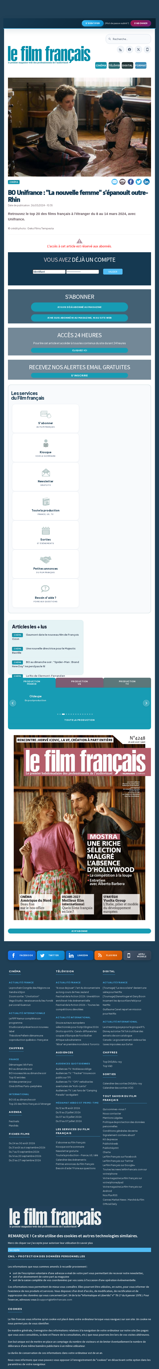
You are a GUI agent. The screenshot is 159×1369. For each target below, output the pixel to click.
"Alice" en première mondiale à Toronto (77, 1044)
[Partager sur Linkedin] (146, 181)
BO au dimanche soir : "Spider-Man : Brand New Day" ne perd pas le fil (45, 664)
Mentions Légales (113, 1117)
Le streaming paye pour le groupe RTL (124, 1027)
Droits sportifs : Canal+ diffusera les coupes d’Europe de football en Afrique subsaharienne (76, 1035)
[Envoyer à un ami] (114, 181)
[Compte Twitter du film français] (138, 49)
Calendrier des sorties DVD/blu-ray (122, 1083)
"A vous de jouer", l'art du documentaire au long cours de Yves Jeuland (78, 990)
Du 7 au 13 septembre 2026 (24, 1151)
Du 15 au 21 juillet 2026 (68, 1112)
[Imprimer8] (122, 181)
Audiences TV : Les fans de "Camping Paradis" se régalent (76, 1092)
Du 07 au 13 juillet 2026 (69, 1116)
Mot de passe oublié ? (117, 23)
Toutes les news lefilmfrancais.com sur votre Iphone (125, 1171)
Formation (141, 65)
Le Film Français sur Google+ (119, 1165)
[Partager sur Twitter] (138, 181)
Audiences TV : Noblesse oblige (73, 1068)
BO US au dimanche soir (22, 1099)
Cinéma (101, 65)
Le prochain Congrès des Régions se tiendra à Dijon (29, 990)
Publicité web (110, 1143)
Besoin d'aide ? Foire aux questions (76, 1168)
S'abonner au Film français (71, 1142)
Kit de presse (110, 1139)
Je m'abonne (79, 931)
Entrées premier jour (20, 1081)
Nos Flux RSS (110, 1195)
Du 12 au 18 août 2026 (68, 1108)
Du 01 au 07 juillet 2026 (69, 1121)
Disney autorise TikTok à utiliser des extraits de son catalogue (123, 1033)
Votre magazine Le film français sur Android (122, 1188)
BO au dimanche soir (20, 1068)
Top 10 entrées (17, 1077)
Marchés (13, 1125)
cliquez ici (79, 350)
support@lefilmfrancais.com (55, 1299)
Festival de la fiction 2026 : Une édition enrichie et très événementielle (78, 998)
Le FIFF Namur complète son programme (25, 1020)
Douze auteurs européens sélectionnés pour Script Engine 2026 (77, 1024)
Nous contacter (112, 1113)
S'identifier (93, 23)
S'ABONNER (141, 23)
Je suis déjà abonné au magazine (79, 307)
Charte (107, 1152)
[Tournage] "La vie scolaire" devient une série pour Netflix (124, 990)
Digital (127, 65)
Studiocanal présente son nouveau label (28, 1029)
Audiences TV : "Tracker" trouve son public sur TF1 (76, 1075)
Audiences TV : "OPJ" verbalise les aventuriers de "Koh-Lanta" (74, 1083)
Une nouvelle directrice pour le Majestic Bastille (44, 650)
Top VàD (107, 1066)
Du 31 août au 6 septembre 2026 (27, 1147)
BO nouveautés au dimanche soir (27, 1073)
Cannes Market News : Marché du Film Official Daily (123, 1201)
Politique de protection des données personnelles (124, 1124)
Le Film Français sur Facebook (120, 1156)
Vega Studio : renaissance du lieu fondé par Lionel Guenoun (31, 1002)
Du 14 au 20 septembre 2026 (25, 1156)
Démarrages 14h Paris (21, 1064)
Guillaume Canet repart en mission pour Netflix (122, 1011)
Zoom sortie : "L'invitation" (24, 996)
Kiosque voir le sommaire (70, 1146)
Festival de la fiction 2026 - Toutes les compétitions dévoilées (77, 1007)
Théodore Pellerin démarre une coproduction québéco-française (28, 1037)
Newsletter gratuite (67, 1151)
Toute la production (79, 720)
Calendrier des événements (71, 1159)
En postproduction (35, 698)
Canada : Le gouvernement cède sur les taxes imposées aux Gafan (124, 1042)
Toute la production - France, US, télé (77, 1155)
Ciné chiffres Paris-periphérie (25, 1086)
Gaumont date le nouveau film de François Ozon (45, 636)
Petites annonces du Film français (75, 1164)
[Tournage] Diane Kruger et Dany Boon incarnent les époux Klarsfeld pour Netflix (124, 1000)
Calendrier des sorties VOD (118, 1087)
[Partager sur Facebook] (130, 181)
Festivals (14, 1121)
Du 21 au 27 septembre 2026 (25, 1160)
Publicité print (111, 1147)
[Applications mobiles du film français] (147, 49)
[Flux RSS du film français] (120, 49)
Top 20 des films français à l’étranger (30, 1103)
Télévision (114, 65)
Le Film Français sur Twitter (118, 1160)
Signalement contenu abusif (119, 1135)
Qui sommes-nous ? (114, 1109)
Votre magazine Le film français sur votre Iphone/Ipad (122, 1180)
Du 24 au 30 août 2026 (22, 1143)
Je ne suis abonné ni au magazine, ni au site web (79, 317)
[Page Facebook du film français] (129, 49)
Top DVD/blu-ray (112, 1061)
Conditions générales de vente (120, 1130)
